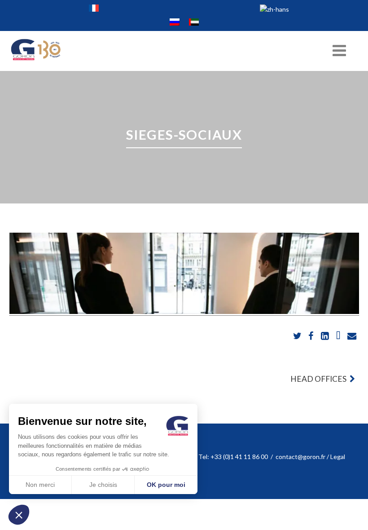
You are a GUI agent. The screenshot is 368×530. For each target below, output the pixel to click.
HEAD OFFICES (319, 379)
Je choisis (103, 484)
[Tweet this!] (298, 336)
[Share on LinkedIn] (325, 336)
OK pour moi (166, 484)
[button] (19, 515)
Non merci (40, 484)
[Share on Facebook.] (312, 336)
